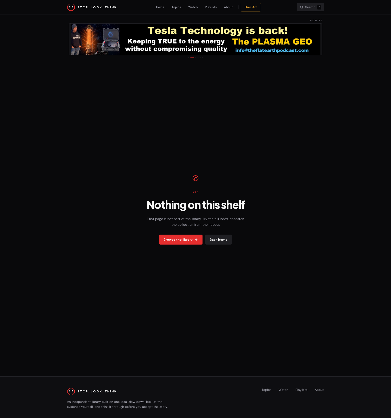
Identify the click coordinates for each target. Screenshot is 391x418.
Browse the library (178, 240)
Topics (176, 7)
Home (160, 7)
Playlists (211, 7)
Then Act (250, 7)
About (228, 7)
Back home (218, 240)
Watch (193, 7)
